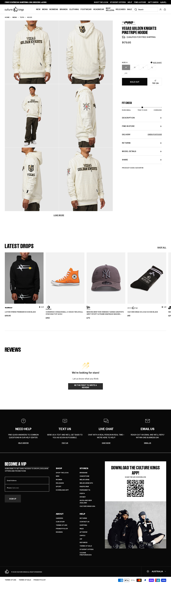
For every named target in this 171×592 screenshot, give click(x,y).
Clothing (74, 9)
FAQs (82, 528)
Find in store (128, 126)
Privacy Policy (62, 528)
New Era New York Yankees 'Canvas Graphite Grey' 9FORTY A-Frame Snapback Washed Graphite (105, 313)
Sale (129, 9)
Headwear (98, 9)
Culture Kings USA (87, 506)
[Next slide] (166, 277)
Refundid (84, 542)
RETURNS (126, 143)
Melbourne (84, 479)
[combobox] (145, 9)
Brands (63, 9)
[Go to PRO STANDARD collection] (128, 23)
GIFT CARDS (153, 2)
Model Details (129, 151)
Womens (53, 9)
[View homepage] (14, 9)
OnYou (82, 535)
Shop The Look (62, 472)
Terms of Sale (86, 546)
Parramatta (85, 490)
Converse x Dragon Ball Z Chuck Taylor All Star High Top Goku (64, 313)
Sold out (134, 82)
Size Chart (157, 62)
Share (125, 159)
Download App (62, 490)
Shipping (83, 525)
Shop (59, 468)
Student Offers (87, 549)
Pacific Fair (84, 486)
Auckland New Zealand (86, 501)
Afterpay (83, 532)
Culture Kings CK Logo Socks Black (142, 312)
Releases (120, 9)
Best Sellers (110, 9)
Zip (81, 539)
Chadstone (84, 476)
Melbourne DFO (86, 483)
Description (128, 118)
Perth (82, 493)
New (38, 9)
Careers (59, 518)
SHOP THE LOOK (101, 2)
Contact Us (84, 521)
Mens (45, 9)
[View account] (160, 9)
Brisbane (83, 472)
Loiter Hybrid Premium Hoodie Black (20, 312)
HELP (130, 2)
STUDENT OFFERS (118, 2)
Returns (83, 518)
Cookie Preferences (86, 554)
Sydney (83, 497)
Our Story (60, 521)
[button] (165, 9)
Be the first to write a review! (85, 386)
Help (82, 514)
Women (59, 479)
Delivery (142, 134)
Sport (58, 486)
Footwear (86, 9)
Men (57, 476)
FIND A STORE (140, 2)
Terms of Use (61, 525)
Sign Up (12, 498)
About (60, 514)
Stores (84, 468)
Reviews (59, 532)
